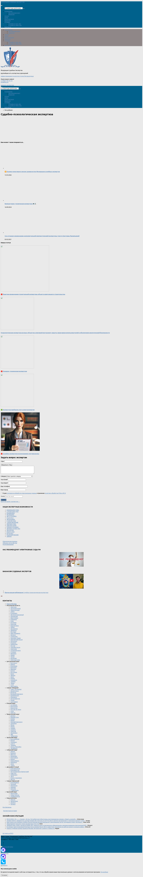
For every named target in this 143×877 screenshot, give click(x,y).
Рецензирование (8, 544)
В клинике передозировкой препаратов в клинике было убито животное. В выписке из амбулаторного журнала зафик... (46, 827)
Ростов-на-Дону (16, 709)
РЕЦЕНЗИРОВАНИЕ (13, 535)
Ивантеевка (14, 618)
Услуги (7, 16)
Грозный (13, 784)
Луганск (13, 804)
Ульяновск (14, 733)
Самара (13, 728)
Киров (12, 720)
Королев (13, 624)
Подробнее (104, 872)
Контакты (8, 27)
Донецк (13, 803)
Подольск (14, 641)
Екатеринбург (15, 739)
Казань (13, 719)
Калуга (13, 670)
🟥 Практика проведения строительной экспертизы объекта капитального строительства (33, 294)
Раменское (14, 644)
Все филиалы (7, 807)
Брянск (13, 664)
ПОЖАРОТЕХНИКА (12, 527)
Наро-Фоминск (15, 633)
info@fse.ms (4, 82)
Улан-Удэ (13, 773)
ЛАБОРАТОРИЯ (11, 525)
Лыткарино (14, 629)
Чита (12, 776)
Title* (2, 461)
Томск (13, 765)
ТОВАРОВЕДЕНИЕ (12, 522)
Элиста (13, 712)
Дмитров (14, 607)
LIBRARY (9, 536)
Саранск (13, 730)
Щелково (14, 658)
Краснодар (14, 708)
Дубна (12, 611)
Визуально (5, 465)
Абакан (13, 751)
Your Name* (4, 483)
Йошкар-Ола (15, 717)
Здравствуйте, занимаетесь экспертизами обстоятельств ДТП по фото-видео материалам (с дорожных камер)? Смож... (46, 820)
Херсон (13, 799)
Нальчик (13, 789)
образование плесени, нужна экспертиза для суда (23, 824)
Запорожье (14, 801)
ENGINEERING (11, 513)
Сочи (12, 711)
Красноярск (14, 757)
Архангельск (15, 691)
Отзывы (7, 22)
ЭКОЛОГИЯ (10, 530)
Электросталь (15, 660)
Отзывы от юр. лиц (15, 24)
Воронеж (14, 667)
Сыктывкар (14, 702)
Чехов (12, 657)
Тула (12, 684)
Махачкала (14, 785)
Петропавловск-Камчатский (20, 771)
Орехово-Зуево (16, 638)
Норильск (14, 762)
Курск (12, 674)
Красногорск (15, 625)
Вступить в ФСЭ (8, 833)
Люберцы (14, 630)
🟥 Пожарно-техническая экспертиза (14, 371)
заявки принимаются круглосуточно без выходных (17, 76)
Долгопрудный (16, 608)
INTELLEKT (10, 533)
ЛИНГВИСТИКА (11, 524)
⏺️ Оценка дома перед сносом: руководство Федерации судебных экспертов (32, 171)
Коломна (13, 622)
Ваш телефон (5, 486)
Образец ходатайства (10, 543)
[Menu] (1, 5)
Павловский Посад (17, 639)
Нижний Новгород (16, 722)
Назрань (13, 787)
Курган (13, 740)
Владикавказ (15, 782)
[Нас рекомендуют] (71, 559)
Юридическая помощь (10, 541)
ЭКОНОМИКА (11, 519)
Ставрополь (15, 790)
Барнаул (13, 753)
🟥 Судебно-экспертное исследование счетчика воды (20, 454)
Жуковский (14, 616)
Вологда (13, 692)
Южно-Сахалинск (16, 778)
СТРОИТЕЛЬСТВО (12, 511)
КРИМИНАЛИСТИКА (13, 510)
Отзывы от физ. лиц (15, 25)
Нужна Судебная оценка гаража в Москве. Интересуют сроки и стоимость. (31, 828)
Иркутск (13, 754)
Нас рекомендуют (14, 13)
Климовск (14, 619)
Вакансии (11, 14)
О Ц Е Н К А (10, 518)
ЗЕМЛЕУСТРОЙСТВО (13, 528)
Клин (12, 621)
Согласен (4, 875)
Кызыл (13, 759)
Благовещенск (15, 768)
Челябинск (14, 748)
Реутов (13, 646)
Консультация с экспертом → (10, 501)
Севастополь (15, 795)
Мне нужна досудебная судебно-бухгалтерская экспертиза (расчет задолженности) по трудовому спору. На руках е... (45, 822)
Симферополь (15, 796)
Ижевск (13, 716)
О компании (8, 11)
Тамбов (13, 681)
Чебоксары (14, 736)
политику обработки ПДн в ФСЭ (55, 493)
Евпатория (14, 793)
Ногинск (13, 635)
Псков (12, 700)
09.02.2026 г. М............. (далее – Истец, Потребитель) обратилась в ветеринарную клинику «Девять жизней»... (42, 819)
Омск (12, 764)
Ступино (13, 652)
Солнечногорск (16, 650)
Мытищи (13, 632)
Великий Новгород (17, 694)
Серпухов (14, 649)
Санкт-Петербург (16, 689)
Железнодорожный (17, 615)
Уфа (12, 734)
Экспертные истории (10, 811)
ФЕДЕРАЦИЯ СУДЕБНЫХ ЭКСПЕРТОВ (13, 2)
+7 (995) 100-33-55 (6, 80)
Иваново (13, 669)
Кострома (14, 672)
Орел (12, 677)
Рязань (13, 678)
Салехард (14, 742)
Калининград (15, 695)
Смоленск (14, 680)
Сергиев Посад (15, 647)
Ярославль (14, 686)
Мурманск (14, 697)
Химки (13, 655)
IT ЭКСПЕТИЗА (11, 521)
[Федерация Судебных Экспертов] (10, 67)
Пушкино (13, 643)
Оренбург (14, 723)
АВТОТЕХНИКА (11, 516)
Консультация (9, 19)
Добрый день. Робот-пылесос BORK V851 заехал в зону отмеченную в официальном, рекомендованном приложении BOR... (47, 825)
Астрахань (14, 705)
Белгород (14, 663)
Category (3, 476)
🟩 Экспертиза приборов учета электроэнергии (18, 410)
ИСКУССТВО (11, 532)
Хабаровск (14, 775)
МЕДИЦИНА (10, 514)
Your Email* (4, 479)
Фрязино (13, 653)
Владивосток (15, 770)
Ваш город (4, 490)
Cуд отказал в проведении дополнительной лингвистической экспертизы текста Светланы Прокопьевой (42, 236)
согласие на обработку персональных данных (22, 493)
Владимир (14, 666)
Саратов (13, 731)
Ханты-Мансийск (16, 747)
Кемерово (14, 756)
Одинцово (14, 636)
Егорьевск (14, 613)
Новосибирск (15, 761)
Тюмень (13, 745)
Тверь (12, 683)
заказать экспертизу (7, 85)
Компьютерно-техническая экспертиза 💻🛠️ (20, 204)
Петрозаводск (15, 698)
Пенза (12, 725)
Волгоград (14, 706)
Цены (6, 17)
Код (10, 465)
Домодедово (15, 610)
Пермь (13, 726)
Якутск (13, 779)
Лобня (12, 627)
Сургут (13, 743)
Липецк (13, 675)
